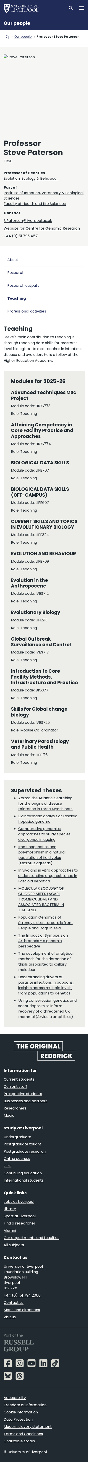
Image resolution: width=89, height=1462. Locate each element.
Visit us (10, 1317)
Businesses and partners (25, 1101)
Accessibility (15, 1397)
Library (10, 1208)
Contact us (14, 1302)
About (12, 259)
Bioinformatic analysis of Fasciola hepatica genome (47, 818)
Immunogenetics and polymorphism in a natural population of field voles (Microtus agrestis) (41, 855)
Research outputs (23, 285)
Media (9, 1115)
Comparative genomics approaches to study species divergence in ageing (44, 834)
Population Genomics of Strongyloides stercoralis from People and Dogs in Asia (45, 923)
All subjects (14, 1245)
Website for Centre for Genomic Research (42, 228)
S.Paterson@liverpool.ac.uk (28, 220)
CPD (7, 1165)
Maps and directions (22, 1309)
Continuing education (23, 1173)
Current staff (15, 1086)
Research (15, 272)
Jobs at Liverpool (19, 1201)
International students (24, 1180)
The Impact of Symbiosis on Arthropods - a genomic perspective (43, 941)
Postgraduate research (25, 1151)
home (7, 37)
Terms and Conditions (23, 1433)
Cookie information (21, 1412)
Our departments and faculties (31, 1237)
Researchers (15, 1108)
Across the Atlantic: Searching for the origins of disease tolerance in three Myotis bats (45, 803)
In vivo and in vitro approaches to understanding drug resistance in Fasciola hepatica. (48, 876)
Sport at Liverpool (20, 1216)
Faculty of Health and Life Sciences (35, 203)
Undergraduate (17, 1137)
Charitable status (19, 1441)
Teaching (16, 298)
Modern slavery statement (28, 1426)
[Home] (34, 8)
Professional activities (26, 311)
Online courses (17, 1158)
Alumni (10, 1230)
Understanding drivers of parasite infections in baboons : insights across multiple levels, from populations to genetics (46, 985)
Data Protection (18, 1419)
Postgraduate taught (22, 1144)
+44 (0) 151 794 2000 (22, 1295)
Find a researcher (19, 1223)
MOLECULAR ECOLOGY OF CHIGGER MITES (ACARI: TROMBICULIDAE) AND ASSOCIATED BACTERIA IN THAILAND (41, 899)
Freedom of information (25, 1405)
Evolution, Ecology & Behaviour (31, 178)
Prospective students (23, 1093)
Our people (17, 23)
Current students (19, 1079)
